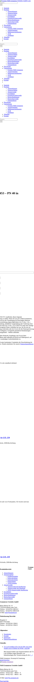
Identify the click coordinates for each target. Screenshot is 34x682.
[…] (31, 655)
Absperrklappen (8, 573)
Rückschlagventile (9, 597)
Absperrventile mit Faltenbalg (16, 588)
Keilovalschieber (13, 578)
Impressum (7, 637)
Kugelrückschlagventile (11, 593)
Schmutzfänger (8, 598)
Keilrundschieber (13, 580)
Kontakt (6, 636)
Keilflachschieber (13, 576)
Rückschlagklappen (9, 595)
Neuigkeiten (7, 634)
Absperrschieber (9, 574)
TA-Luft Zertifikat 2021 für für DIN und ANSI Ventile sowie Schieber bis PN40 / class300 (18, 647)
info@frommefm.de (11, 612)
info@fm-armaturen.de (12, 678)
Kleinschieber (12, 581)
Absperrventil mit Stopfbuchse (17, 586)
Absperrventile (8, 585)
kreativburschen (4, 660)
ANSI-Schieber (12, 583)
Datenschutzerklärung (26, 344)
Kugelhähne (7, 592)
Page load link (4, 681)
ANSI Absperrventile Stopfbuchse (18, 590)
